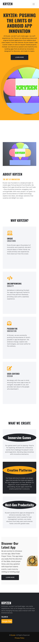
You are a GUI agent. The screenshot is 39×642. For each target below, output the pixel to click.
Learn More (19, 57)
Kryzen (13, 635)
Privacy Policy (19, 638)
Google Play (7, 621)
